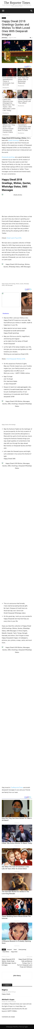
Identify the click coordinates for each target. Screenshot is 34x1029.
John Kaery (4, 37)
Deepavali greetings (8, 157)
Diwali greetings (22, 949)
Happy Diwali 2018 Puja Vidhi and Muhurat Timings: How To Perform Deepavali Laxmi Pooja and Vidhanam (24, 963)
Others (8, 15)
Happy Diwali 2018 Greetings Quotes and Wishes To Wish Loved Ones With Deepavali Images (16, 27)
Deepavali (9, 949)
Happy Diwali (14, 951)
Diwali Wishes (6, 951)
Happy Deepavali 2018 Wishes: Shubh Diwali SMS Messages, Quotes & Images (9, 962)
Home (3, 15)
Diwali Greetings (13, 140)
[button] (3, 10)
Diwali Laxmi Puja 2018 (14, 238)
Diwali (15, 949)
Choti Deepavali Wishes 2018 (15, 359)
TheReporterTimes (17, 787)
